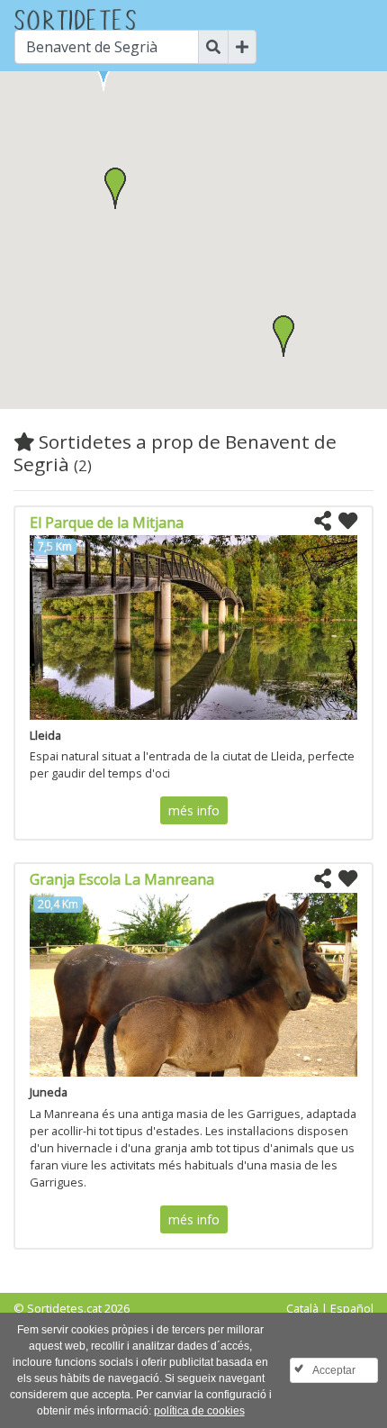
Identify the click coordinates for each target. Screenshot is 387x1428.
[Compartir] (322, 522)
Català (302, 1308)
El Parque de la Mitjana (107, 522)
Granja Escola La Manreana (122, 879)
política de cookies (199, 1411)
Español (352, 1308)
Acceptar (334, 1370)
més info (194, 810)
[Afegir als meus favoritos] (347, 522)
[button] (115, 188)
